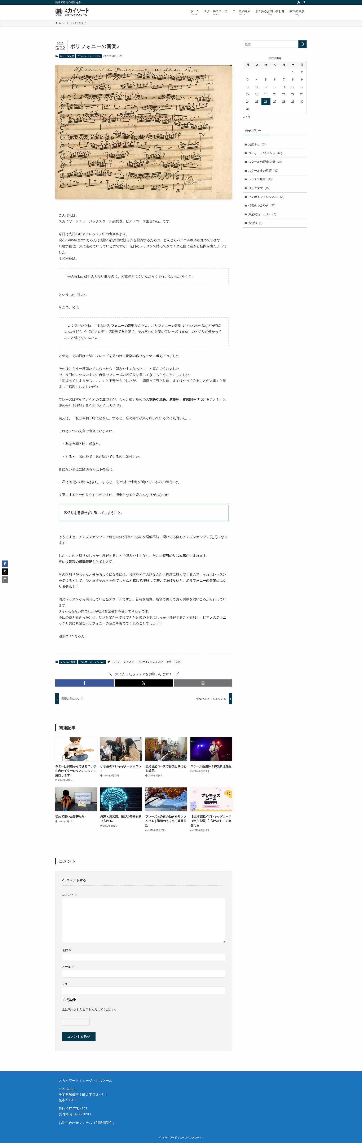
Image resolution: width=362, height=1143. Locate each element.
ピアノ (116, 661)
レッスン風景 (67, 56)
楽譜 (177, 661)
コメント (70, 894)
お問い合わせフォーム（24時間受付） (87, 1123)
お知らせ (257, 144)
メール (68, 966)
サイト (66, 983)
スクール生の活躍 (263, 170)
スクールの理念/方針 (265, 161)
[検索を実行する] (302, 44)
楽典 (169, 661)
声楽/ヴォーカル (262, 214)
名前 (67, 950)
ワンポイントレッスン (89, 56)
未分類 (255, 222)
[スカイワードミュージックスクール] (72, 12)
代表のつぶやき (261, 205)
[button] (84, 683)
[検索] (304, 2)
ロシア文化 (258, 188)
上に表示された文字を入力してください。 (90, 1009)
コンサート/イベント (265, 153)
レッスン (129, 661)
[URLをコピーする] (203, 683)
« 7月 (246, 117)
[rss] (298, 2)
